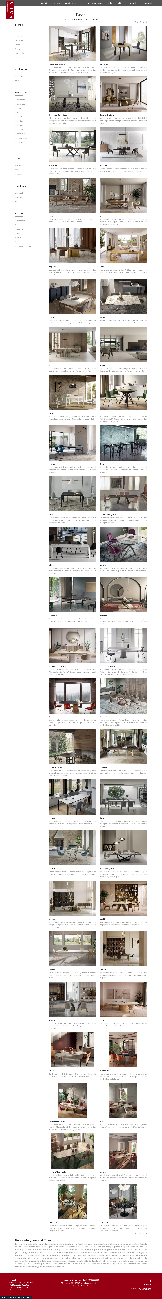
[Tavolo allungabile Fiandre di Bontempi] (123, 493)
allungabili (19, 193)
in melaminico (21, 138)
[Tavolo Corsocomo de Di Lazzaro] (123, 1201)
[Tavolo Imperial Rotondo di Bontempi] (72, 746)
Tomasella (19, 53)
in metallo (19, 142)
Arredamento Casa (73, 3)
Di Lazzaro (19, 40)
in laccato (19, 117)
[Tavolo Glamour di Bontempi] (72, 594)
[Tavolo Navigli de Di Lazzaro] (123, 1100)
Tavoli (95, 19)
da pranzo (19, 81)
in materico (20, 134)
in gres (18, 108)
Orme (17, 49)
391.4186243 (83, 1285)
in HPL (17, 112)
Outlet (110, 3)
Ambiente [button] (21, 69)
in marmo (19, 129)
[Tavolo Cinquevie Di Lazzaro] (72, 1201)
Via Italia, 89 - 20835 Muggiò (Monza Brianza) (82, 1283)
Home (67, 19)
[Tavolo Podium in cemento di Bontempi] (123, 645)
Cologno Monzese (22, 225)
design (18, 170)
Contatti (148, 3)
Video (120, 3)
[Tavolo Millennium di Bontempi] (72, 144)
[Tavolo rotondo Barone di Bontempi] (123, 544)
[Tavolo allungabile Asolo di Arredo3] (72, 392)
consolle (18, 197)
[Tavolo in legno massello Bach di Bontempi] (123, 195)
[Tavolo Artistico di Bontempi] (123, 594)
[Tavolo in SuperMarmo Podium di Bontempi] (72, 696)
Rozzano (18, 242)
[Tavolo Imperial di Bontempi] (123, 144)
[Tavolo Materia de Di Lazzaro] (123, 1151)
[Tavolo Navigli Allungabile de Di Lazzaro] (72, 1100)
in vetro (18, 146)
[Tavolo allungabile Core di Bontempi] (123, 245)
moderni (18, 174)
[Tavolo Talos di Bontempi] (123, 999)
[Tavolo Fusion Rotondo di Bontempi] (123, 696)
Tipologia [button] (20, 186)
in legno (18, 125)
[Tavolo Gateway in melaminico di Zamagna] (72, 94)
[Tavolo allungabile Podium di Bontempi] (72, 645)
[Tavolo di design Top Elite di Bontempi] (72, 245)
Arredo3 (18, 32)
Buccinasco (20, 220)
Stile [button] (17, 158)
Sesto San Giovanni (23, 246)
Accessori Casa (95, 3)
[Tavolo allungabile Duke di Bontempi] (123, 797)
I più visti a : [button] (21, 213)
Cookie (11, 1297)
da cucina (19, 76)
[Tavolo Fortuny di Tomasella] (72, 344)
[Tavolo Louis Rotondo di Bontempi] (72, 847)
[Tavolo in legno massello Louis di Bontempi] (72, 195)
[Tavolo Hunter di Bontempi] (72, 948)
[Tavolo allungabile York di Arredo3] (123, 392)
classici (18, 165)
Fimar (17, 44)
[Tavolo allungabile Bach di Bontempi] (123, 847)
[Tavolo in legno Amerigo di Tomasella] (123, 344)
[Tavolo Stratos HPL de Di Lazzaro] (123, 1049)
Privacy (3, 1297)
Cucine (56, 3)
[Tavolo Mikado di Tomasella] (123, 296)
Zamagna (19, 57)
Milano (18, 233)
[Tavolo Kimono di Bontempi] (72, 898)
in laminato (20, 121)
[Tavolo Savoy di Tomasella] (72, 296)
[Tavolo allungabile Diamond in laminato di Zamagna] (72, 43)
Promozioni (133, 3)
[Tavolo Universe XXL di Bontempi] (123, 746)
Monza (18, 237)
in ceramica (20, 104)
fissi (16, 201)
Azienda (44, 3)
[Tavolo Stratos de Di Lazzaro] (72, 1049)
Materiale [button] (21, 92)
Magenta (19, 229)
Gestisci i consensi (24, 1297)
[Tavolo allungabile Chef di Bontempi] (72, 544)
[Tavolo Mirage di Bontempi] (72, 797)
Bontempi (19, 36)
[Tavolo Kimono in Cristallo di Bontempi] (123, 94)
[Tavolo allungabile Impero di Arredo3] (72, 443)
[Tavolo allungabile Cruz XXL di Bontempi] (72, 493)
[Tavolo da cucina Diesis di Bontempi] (123, 443)
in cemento (20, 100)
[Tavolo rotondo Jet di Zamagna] (123, 43)
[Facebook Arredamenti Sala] (150, 1281)
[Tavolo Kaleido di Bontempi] (72, 999)
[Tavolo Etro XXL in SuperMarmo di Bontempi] (123, 948)
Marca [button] (19, 24)
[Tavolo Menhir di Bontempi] (123, 898)
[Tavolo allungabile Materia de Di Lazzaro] (72, 1151)
